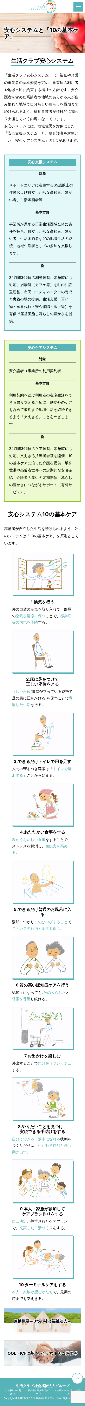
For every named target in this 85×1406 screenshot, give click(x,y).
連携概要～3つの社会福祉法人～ (42, 1321)
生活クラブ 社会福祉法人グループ (42, 1386)
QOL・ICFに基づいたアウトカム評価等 (42, 1353)
